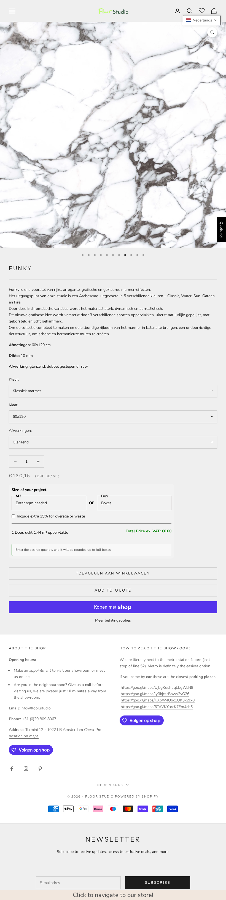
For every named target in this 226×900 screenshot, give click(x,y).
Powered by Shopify (137, 796)
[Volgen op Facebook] (11, 768)
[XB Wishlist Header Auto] (201, 10)
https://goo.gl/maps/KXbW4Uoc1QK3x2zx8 (158, 700)
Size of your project (29, 489)
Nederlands (110, 785)
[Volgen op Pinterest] (40, 768)
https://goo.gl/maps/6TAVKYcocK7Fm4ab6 (157, 706)
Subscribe (158, 882)
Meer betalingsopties (113, 620)
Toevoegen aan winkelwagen (113, 573)
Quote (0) (221, 229)
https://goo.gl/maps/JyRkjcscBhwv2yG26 (155, 693)
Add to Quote (113, 590)
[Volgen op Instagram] (26, 768)
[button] (201, 20)
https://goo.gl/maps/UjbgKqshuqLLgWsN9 (157, 687)
